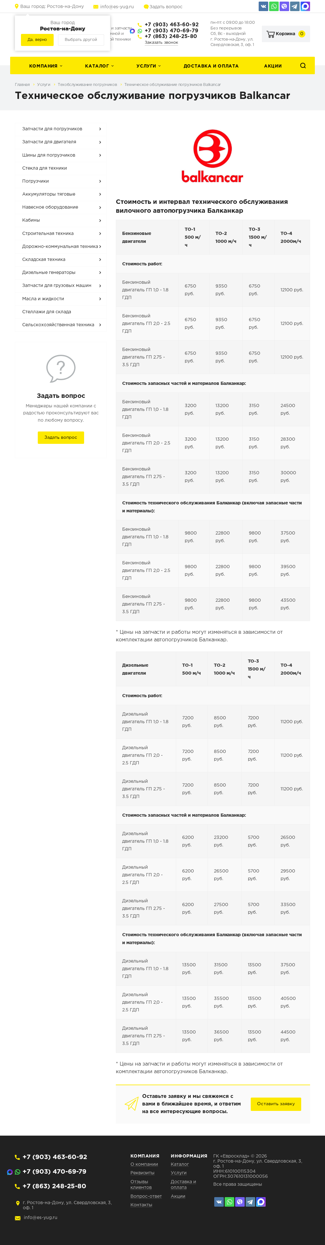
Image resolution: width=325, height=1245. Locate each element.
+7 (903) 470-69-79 (171, 31)
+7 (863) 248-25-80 (171, 36)
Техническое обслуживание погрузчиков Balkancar (172, 85)
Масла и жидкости (43, 299)
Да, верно (37, 40)
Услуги (146, 66)
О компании (144, 1164)
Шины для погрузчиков (48, 155)
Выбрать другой (81, 40)
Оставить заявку (276, 1104)
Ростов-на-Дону (52, 7)
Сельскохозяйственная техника (58, 325)
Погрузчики (35, 181)
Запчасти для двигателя (49, 142)
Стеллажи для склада (46, 312)
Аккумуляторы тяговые (48, 194)
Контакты (141, 1205)
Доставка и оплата (211, 66)
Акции (273, 66)
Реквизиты (142, 1173)
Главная (23, 85)
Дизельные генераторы (49, 273)
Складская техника (43, 260)
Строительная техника (48, 234)
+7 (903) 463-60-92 (172, 25)
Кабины (31, 220)
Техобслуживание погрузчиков (88, 85)
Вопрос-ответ (146, 1196)
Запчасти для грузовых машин (56, 286)
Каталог (97, 66)
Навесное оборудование (50, 207)
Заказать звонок (161, 42)
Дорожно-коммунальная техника (60, 247)
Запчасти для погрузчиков (52, 129)
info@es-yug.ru (117, 7)
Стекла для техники (44, 168)
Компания (43, 66)
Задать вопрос (165, 7)
